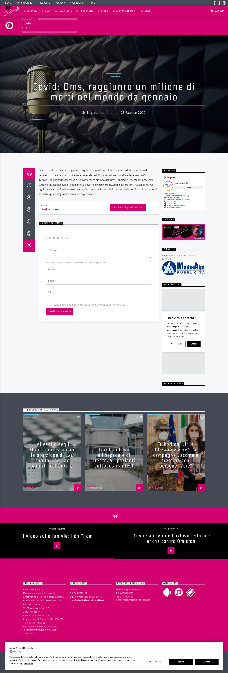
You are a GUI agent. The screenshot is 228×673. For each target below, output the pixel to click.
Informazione (24, 3)
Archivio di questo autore (128, 207)
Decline (181, 662)
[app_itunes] (180, 592)
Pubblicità (77, 3)
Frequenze (44, 3)
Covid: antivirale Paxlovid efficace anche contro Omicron (172, 538)
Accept (206, 662)
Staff (48, 10)
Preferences (155, 662)
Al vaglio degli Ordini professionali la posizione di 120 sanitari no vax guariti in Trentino (52, 454)
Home (8, 3)
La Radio (32, 10)
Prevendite (86, 10)
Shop (148, 10)
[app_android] (168, 592)
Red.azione (107, 112)
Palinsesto (65, 10)
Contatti (93, 3)
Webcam (60, 3)
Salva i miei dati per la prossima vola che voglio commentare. (89, 304)
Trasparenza (29, 632)
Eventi (105, 10)
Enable (194, 344)
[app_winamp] (192, 592)
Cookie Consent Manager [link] (20, 648)
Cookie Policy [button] (92, 660)
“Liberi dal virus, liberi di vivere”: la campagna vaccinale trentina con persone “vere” (176, 454)
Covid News (114, 76)
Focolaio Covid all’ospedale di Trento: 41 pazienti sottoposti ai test (114, 457)
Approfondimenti (126, 10)
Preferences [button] (28, 663)
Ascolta (219, 10)
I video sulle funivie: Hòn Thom (58, 536)
